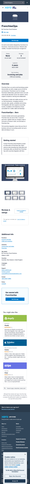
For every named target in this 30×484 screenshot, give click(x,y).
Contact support (6, 272)
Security (3, 432)
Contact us (4, 436)
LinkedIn (4, 283)
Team (3, 426)
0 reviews (13, 35)
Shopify (7, 325)
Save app (6, 32)
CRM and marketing (7, 241)
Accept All (15, 481)
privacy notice (13, 467)
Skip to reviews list (11, 219)
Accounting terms (20, 444)
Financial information (6, 444)
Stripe (6, 373)
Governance (4, 428)
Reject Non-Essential (15, 476)
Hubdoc (7, 350)
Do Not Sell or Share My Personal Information (15, 470)
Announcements (20, 428)
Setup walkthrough (6, 270)
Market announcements (7, 446)
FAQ (3, 450)
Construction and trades (8, 246)
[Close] (27, 2)
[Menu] (2, 7)
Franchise (4, 248)
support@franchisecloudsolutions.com (12, 273)
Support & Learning (21, 439)
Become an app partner (8, 409)
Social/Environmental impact (8, 434)
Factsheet (18, 426)
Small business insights (22, 447)
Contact (18, 432)
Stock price (4, 442)
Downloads (18, 430)
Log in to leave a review (21, 211)
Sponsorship (4, 430)
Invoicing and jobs (6, 239)
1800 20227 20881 (6, 278)
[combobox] (17, 388)
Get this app (15, 40)
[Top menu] (27, 7)
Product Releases (20, 442)
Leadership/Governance (7, 448)
